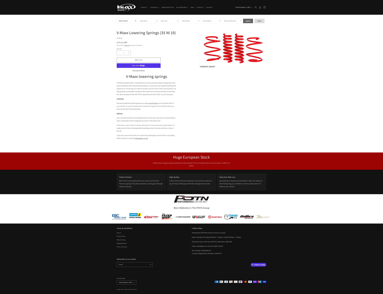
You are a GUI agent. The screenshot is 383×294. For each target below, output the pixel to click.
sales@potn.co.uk (141, 138)
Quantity (119, 49)
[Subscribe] (150, 264)
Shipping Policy (122, 243)
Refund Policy (121, 240)
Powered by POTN (132, 289)
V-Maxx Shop (124, 289)
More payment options (139, 70)
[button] (144, 7)
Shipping (126, 45)
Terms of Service (122, 247)
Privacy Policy (121, 236)
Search (119, 233)
